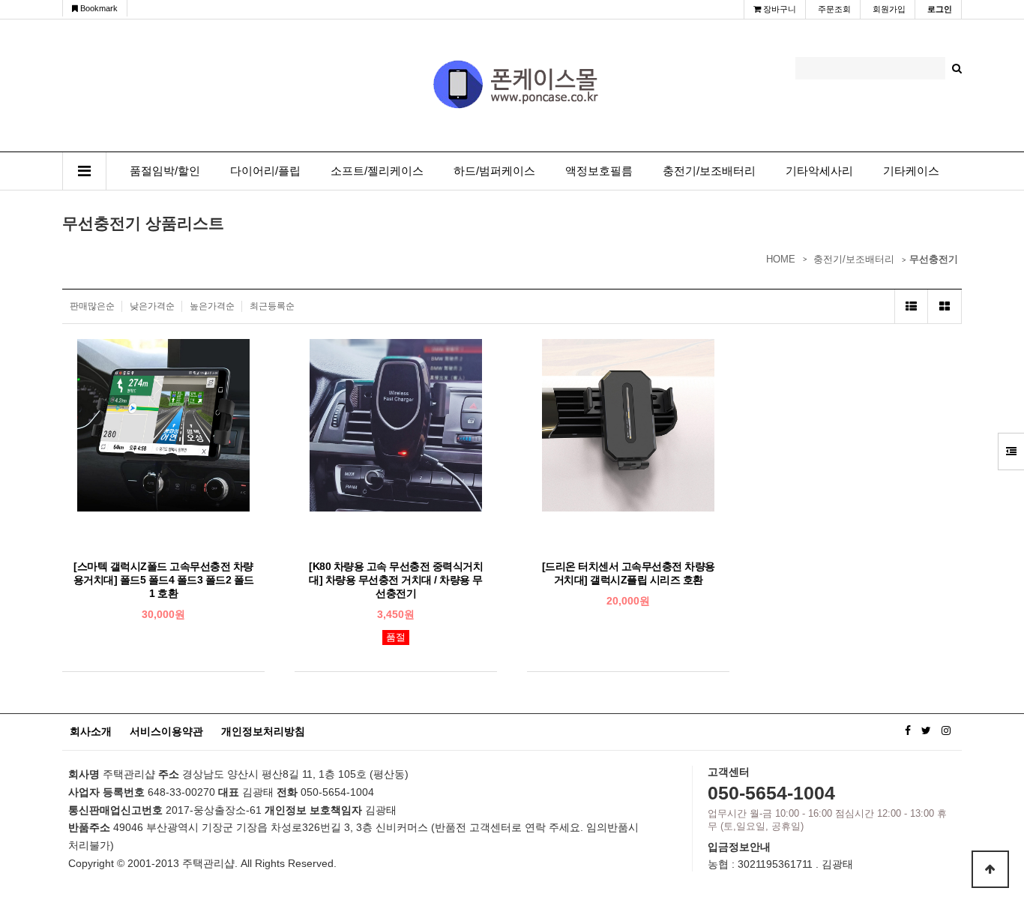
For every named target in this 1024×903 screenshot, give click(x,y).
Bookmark (98, 8)
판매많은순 (92, 306)
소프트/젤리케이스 (377, 171)
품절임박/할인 (165, 171)
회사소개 (91, 731)
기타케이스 (911, 171)
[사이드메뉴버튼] (1011, 451)
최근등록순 (272, 306)
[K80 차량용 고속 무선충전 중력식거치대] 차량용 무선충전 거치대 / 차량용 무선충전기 (396, 579)
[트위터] (926, 730)
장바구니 (778, 9)
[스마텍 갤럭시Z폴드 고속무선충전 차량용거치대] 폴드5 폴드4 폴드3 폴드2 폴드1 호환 (163, 579)
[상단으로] (990, 869)
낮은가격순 (152, 306)
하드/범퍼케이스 (494, 171)
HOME (780, 259)
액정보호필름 (599, 171)
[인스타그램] (946, 730)
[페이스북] (908, 730)
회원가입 (889, 9)
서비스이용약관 (166, 731)
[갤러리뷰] (945, 306)
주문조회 (834, 9)
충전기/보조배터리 (709, 171)
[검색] (957, 68)
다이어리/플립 (265, 171)
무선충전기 (933, 259)
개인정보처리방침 (263, 731)
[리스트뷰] (911, 306)
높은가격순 (212, 306)
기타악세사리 (819, 171)
